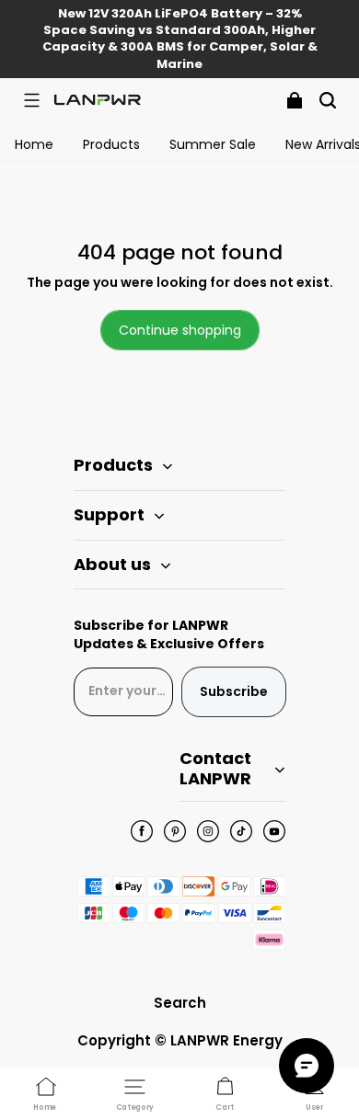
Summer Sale (212, 144)
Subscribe (234, 691)
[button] (31, 100)
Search (180, 1002)
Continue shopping (180, 330)
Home (34, 144)
